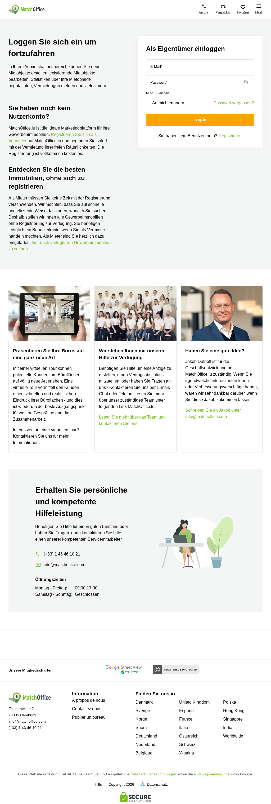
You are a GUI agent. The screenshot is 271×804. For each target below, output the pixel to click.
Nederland (145, 744)
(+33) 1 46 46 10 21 (25, 728)
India (227, 727)
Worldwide (233, 736)
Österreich (188, 736)
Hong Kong (234, 710)
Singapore (233, 719)
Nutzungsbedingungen (213, 774)
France (185, 719)
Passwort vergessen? (234, 103)
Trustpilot (16, 644)
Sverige (143, 710)
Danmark (144, 702)
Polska (229, 702)
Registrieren (230, 136)
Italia (183, 727)
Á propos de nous (88, 700)
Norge (141, 719)
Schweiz (187, 744)
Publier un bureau (89, 717)
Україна (186, 753)
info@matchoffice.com (27, 721)
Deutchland (146, 736)
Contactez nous (86, 709)
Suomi (142, 727)
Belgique (144, 753)
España (186, 710)
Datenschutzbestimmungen (153, 774)
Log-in (199, 120)
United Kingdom (194, 702)
